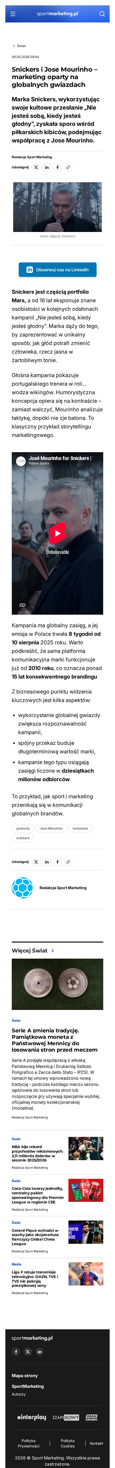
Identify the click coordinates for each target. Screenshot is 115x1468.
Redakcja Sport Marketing (32, 157)
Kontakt (96, 1443)
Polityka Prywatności (28, 1443)
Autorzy (19, 1394)
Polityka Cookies (68, 1443)
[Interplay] (31, 1417)
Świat (21, 46)
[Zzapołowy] (65, 1417)
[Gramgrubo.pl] (91, 1417)
